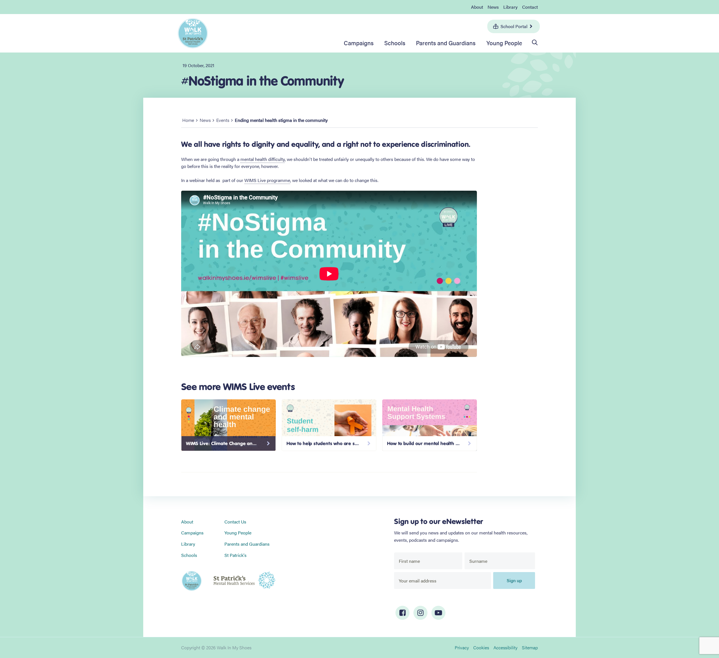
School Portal (513, 26)
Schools (394, 42)
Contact (530, 7)
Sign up (514, 580)
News (493, 7)
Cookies (481, 647)
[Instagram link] (420, 613)
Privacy (462, 647)
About (477, 7)
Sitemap (530, 647)
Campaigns (359, 42)
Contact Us (235, 521)
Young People (504, 42)
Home (188, 120)
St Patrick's (235, 555)
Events (222, 120)
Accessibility (505, 647)
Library (510, 7)
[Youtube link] (438, 613)
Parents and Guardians (445, 42)
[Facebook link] (402, 613)
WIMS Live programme (267, 180)
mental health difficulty (262, 159)
